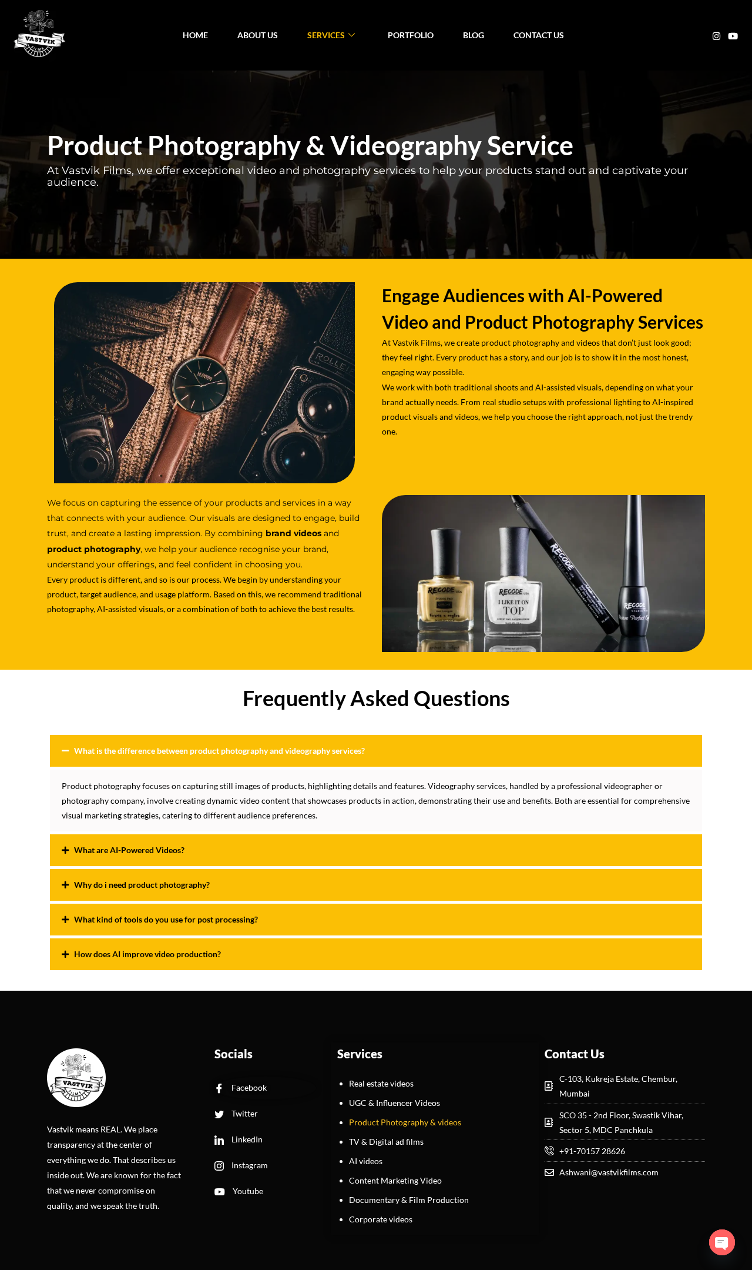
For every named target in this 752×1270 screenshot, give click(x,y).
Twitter (244, 1113)
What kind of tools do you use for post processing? (166, 919)
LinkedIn (246, 1139)
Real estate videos (381, 1083)
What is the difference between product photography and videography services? (219, 751)
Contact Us (538, 35)
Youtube (247, 1191)
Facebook (248, 1087)
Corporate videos (380, 1219)
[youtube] (733, 35)
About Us (257, 35)
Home (195, 35)
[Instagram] (716, 35)
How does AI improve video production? (147, 954)
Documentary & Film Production (409, 1200)
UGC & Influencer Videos (394, 1103)
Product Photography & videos (405, 1122)
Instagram (249, 1165)
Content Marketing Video (395, 1180)
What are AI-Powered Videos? (129, 850)
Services (326, 35)
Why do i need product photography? (142, 885)
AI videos (365, 1161)
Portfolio (411, 35)
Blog (473, 35)
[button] (376, 751)
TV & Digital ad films (386, 1142)
